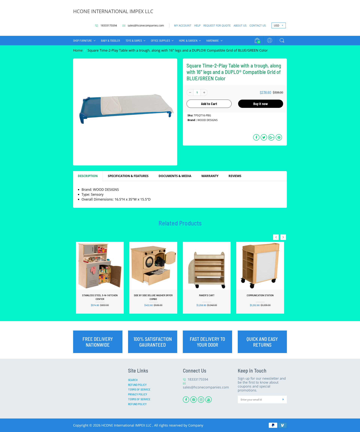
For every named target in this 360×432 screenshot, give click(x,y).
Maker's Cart (206, 295)
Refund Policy (137, 384)
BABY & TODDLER (110, 40)
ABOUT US (240, 25)
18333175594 (108, 25)
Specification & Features (128, 176)
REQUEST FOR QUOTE (217, 25)
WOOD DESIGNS (207, 120)
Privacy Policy (137, 394)
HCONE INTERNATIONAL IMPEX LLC (113, 11)
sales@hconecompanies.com (145, 25)
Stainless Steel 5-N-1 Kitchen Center (100, 297)
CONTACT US (258, 25)
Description (88, 176)
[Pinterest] (193, 399)
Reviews (235, 176)
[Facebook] (186, 399)
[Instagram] (201, 399)
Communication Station (260, 295)
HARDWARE (212, 40)
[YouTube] (208, 399)
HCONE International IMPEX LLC (126, 425)
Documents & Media (175, 176)
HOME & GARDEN (188, 40)
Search (133, 380)
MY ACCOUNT (182, 25)
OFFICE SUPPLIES (160, 40)
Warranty (209, 176)
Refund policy (137, 404)
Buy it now (260, 104)
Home (78, 50)
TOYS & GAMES (134, 40)
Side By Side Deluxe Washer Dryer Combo (153, 297)
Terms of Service (139, 389)
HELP (197, 25)
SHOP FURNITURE (82, 40)
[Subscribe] (283, 399)
